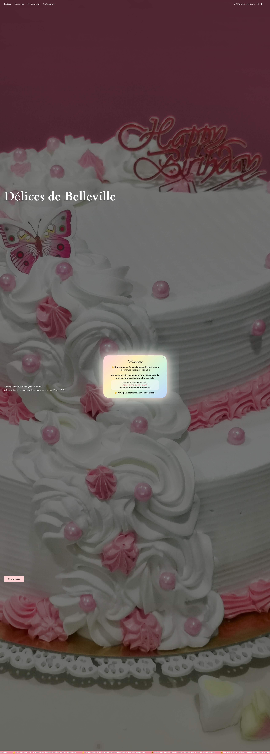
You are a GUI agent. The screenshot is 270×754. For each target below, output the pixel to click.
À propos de (19, 4)
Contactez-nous (49, 4)
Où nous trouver (33, 4)
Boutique (7, 4)
